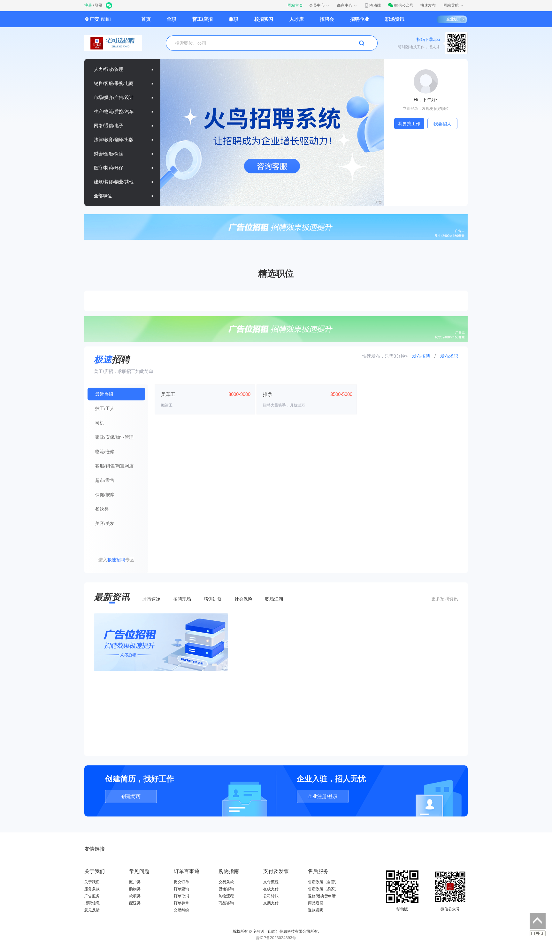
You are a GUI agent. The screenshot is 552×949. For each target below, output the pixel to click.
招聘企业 (359, 19)
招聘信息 (92, 903)
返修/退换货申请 (322, 896)
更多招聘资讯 (444, 598)
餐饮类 (102, 509)
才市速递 (151, 599)
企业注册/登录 (323, 796)
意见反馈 (92, 910)
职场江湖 (274, 599)
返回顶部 (538, 921)
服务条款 (92, 889)
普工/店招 (202, 19)
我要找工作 (409, 123)
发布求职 (449, 356)
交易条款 (226, 882)
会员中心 (317, 5)
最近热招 (104, 394)
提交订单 (181, 882)
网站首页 (295, 5)
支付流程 (271, 882)
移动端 (375, 5)
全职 (171, 19)
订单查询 (181, 889)
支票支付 (271, 903)
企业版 (452, 19)
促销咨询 (226, 889)
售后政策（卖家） (323, 889)
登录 (99, 5)
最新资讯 (112, 597)
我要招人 (442, 123)
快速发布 (428, 5)
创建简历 (131, 796)
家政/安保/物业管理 (114, 437)
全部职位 (103, 195)
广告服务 (92, 896)
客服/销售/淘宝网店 (114, 465)
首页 (146, 19)
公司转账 (271, 896)
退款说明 (315, 910)
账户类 (135, 882)
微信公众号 (403, 5)
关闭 (538, 933)
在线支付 (271, 889)
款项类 (135, 896)
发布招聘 (421, 356)
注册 (88, 5)
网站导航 (451, 5)
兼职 (233, 19)
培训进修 (213, 599)
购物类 (135, 889)
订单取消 (181, 896)
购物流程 (226, 896)
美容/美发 (104, 523)
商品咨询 (226, 903)
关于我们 (92, 882)
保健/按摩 (104, 494)
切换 (106, 19)
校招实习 (263, 19)
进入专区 (116, 559)
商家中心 (344, 5)
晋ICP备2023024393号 (276, 938)
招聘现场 (182, 599)
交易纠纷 (181, 910)
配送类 (135, 903)
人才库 (296, 19)
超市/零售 (104, 480)
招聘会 (327, 19)
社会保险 (243, 599)
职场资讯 (394, 19)
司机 (99, 422)
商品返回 (315, 903)
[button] (263, 198)
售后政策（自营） (323, 882)
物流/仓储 (104, 451)
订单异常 (181, 903)
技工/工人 (104, 408)
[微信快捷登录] (109, 6)
